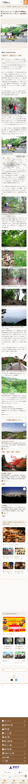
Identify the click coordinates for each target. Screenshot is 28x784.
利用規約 (9, 777)
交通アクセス (8, 753)
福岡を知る (7, 725)
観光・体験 (7, 741)
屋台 (6, 737)
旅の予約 (7, 749)
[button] (2, 34)
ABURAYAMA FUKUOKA (8, 441)
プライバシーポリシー (16, 777)
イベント (6, 733)
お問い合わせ (17, 775)
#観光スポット (13, 55)
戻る (14, 670)
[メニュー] (25, 2)
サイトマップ (11, 775)
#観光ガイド (5, 55)
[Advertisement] (14, 594)
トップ (3, 6)
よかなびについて (4, 775)
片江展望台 (4, 505)
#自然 (19, 55)
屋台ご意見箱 (23, 775)
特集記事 (9, 6)
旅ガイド (7, 745)
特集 (6, 729)
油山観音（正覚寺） (7, 473)
